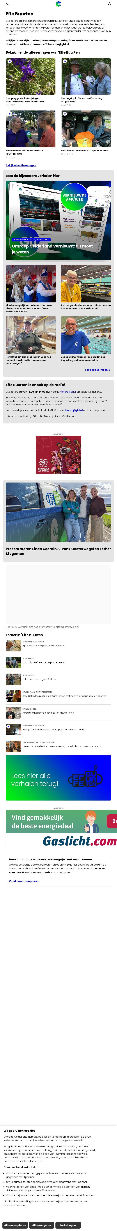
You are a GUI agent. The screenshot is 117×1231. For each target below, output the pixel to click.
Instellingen (68, 1225)
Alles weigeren (41, 1225)
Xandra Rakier (68, 392)
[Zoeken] (7, 4)
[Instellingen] (109, 4)
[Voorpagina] (58, 4)
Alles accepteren (15, 1225)
